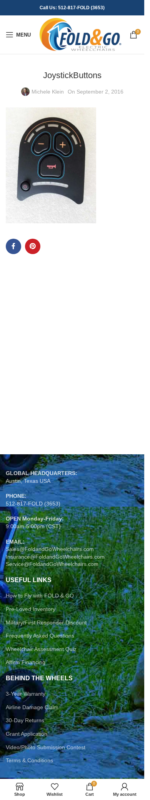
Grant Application (26, 734)
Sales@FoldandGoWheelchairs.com (50, 549)
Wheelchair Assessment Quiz (41, 649)
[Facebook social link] (13, 246)
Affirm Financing (25, 662)
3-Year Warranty (25, 694)
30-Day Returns (25, 720)
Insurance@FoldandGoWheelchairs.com (55, 557)
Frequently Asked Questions (40, 636)
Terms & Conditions (29, 760)
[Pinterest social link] (32, 246)
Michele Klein (48, 92)
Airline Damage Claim (32, 707)
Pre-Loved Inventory (30, 609)
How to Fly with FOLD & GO (40, 595)
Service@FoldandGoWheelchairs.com (52, 564)
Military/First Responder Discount (46, 622)
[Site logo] (80, 34)
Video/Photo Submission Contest (45, 747)
